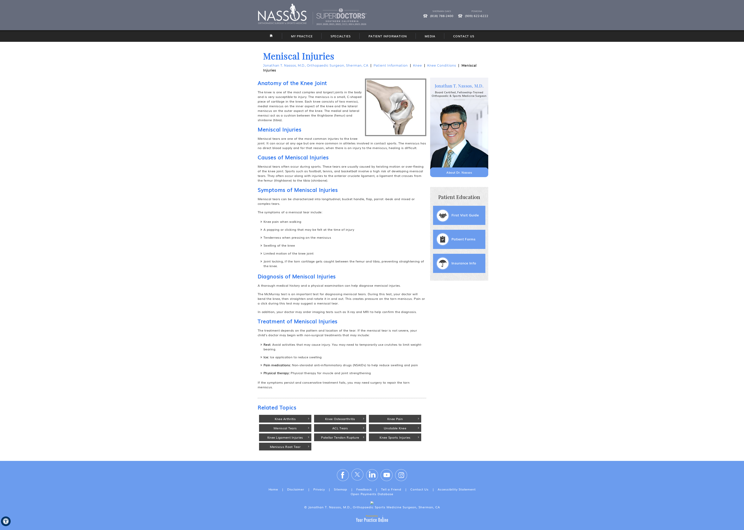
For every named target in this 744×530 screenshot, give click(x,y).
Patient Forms (463, 238)
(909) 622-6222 (476, 15)
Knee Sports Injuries (395, 437)
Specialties (341, 36)
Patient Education (459, 197)
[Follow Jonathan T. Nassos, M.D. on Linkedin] (372, 475)
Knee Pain (395, 418)
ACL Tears (340, 428)
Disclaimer (295, 489)
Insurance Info (463, 262)
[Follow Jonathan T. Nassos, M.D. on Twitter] (357, 475)
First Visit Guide (465, 214)
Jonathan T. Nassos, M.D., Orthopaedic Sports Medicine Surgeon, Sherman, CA (373, 507)
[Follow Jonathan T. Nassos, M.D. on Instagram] (401, 475)
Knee (417, 65)
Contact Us (463, 36)
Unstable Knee (395, 428)
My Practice (302, 36)
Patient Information (388, 36)
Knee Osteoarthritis (340, 418)
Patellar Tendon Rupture (340, 437)
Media (430, 36)
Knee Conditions (441, 65)
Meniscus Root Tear (285, 446)
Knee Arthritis (285, 418)
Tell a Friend (391, 489)
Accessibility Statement (456, 489)
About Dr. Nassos (459, 172)
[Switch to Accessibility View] (6, 521)
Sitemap (340, 489)
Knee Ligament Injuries (285, 437)
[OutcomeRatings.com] (372, 502)
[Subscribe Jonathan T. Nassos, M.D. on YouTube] (386, 475)
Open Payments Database (372, 493)
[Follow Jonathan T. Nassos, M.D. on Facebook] (343, 475)
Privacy (319, 489)
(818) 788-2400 (441, 15)
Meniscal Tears (285, 428)
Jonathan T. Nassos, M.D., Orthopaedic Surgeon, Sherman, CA (315, 65)
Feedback (364, 489)
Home (273, 489)
